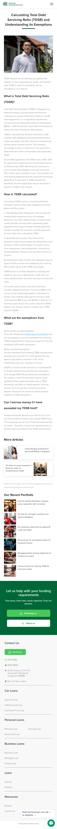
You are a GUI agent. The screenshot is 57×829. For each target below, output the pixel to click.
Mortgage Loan (12, 758)
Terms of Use (34, 823)
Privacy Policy (23, 823)
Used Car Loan (11, 699)
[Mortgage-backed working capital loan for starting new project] (10, 558)
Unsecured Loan (12, 734)
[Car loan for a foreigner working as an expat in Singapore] (10, 519)
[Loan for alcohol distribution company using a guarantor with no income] (10, 506)
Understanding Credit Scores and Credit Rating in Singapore (37, 450)
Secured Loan (34, 728)
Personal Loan (11, 728)
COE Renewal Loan (14, 705)
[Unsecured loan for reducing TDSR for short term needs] (10, 571)
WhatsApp (17, 652)
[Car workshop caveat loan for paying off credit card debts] (10, 531)
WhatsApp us (30, 613)
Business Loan (11, 752)
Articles (8, 781)
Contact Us (10, 811)
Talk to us (30, 623)
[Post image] (13, 452)
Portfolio (8, 787)
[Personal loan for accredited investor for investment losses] (10, 545)
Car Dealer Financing (14, 710)
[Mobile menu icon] (51, 4)
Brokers (8, 805)
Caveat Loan (10, 763)
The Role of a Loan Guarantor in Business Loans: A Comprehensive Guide (19, 468)
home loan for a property (37, 334)
